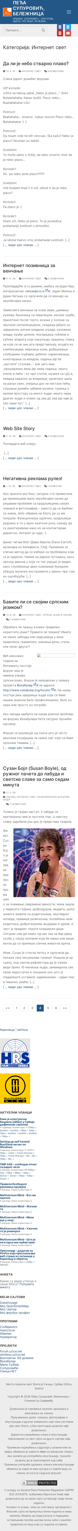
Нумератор (8, 1337)
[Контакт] (68, 33)
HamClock (7, 1330)
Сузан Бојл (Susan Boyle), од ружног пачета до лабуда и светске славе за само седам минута (36, 777)
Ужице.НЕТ (8, 1371)
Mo (28, 1155)
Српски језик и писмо (57, 615)
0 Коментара (55, 436)
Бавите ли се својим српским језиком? (35, 604)
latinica (22, 1030)
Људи (6, 799)
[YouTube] (60, 33)
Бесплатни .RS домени (17, 1358)
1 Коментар (54, 486)
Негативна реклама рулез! (32, 478)
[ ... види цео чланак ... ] (21, 245)
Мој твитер (8, 1309)
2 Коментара (55, 278)
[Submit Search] (43, 30)
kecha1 (3, 1175)
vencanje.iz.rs (35, 291)
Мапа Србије (9, 1364)
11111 (30, 1150)
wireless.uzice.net (12, 1354)
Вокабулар (25, 685)
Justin (11, 1153)
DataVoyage (8, 1302)
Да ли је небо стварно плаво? (36, 63)
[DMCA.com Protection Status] (39, 1485)
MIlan (17, 1173)
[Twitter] (68, 27)
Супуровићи (9, 1368)
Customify (46, 1400)
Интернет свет (31, 71)
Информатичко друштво (53, 797)
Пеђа (31, 1127)
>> (65, 1008)
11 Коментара (17, 804)
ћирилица (7, 1030)
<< (7, 1008)
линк (43, 1451)
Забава (11, 797)
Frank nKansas (25, 1153)
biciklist (4, 1130)
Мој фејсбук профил (15, 1313)
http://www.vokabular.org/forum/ (27, 690)
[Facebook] (60, 27)
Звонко (4, 1264)
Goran (13, 1175)
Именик (6, 1333)
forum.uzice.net (11, 1351)
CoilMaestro (8, 1327)
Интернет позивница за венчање (29, 268)
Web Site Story (19, 428)
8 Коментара (55, 71)
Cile (2, 1173)
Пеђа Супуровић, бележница (29, 8)
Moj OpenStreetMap (14, 1306)
